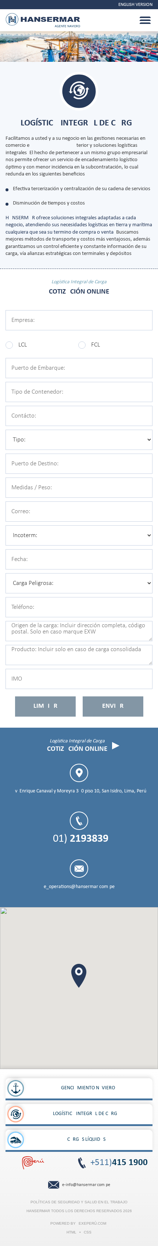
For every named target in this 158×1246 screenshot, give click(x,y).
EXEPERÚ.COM (92, 1223)
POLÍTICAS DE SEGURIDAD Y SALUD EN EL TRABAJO (79, 1202)
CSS (87, 1232)
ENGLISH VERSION (135, 4)
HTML (71, 1232)
